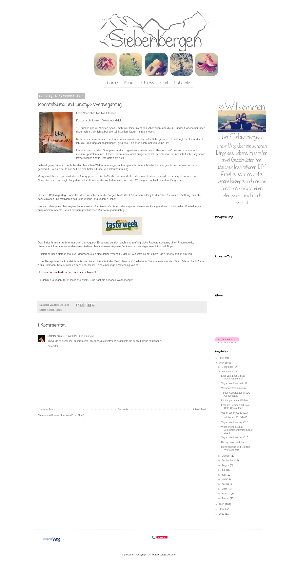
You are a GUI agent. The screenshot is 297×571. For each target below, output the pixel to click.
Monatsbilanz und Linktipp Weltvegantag (235, 448)
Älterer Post (199, 409)
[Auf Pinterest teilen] (93, 305)
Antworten (53, 346)
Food (164, 83)
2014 (222, 362)
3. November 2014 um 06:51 (78, 336)
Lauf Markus (54, 336)
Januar (226, 498)
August (226, 465)
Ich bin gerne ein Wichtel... (235, 400)
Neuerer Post (46, 409)
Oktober (226, 455)
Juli (224, 470)
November (228, 371)
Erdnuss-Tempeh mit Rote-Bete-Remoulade (236, 406)
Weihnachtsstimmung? (233, 388)
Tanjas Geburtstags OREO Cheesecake (235, 394)
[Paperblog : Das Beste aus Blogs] (51, 541)
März (225, 489)
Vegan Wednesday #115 (234, 437)
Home (112, 83)
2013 (222, 504)
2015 (222, 358)
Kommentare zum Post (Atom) (67, 415)
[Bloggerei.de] (160, 538)
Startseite (123, 409)
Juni (224, 474)
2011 (222, 513)
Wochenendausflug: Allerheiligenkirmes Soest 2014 (236, 430)
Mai (224, 479)
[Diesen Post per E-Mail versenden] (78, 305)
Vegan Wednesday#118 (234, 383)
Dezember (228, 367)
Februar (226, 493)
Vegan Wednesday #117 (234, 412)
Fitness (147, 83)
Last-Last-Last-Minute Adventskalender (233, 377)
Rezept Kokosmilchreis (233, 442)
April (224, 484)
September (228, 460)
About (129, 83)
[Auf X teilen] (85, 305)
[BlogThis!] (82, 305)
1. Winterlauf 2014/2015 (234, 417)
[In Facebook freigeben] (89, 305)
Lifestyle (182, 83)
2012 (222, 509)
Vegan (59, 310)
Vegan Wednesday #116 (234, 422)
